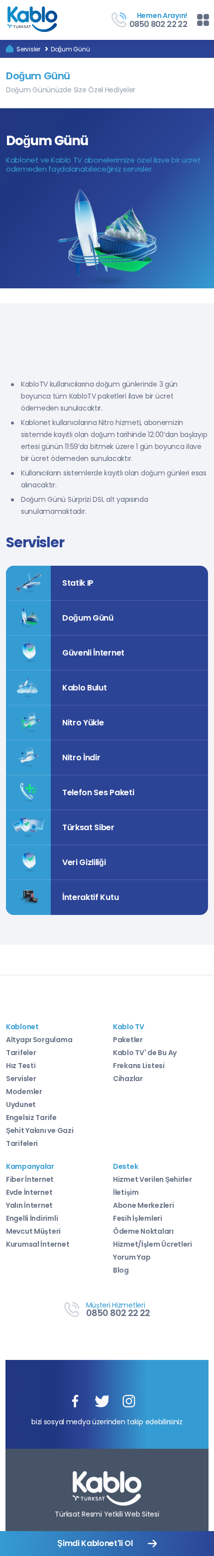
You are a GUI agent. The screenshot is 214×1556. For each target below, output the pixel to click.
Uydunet (21, 1105)
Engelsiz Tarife (31, 1117)
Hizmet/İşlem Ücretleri (152, 1244)
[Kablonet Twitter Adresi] (102, 1402)
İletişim (126, 1192)
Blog (121, 1270)
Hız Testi (20, 1066)
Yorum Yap (131, 1257)
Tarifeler (21, 1053)
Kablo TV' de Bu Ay (145, 1053)
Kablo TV (128, 1027)
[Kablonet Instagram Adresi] (129, 1402)
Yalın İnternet (29, 1205)
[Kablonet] (9, 49)
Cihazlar (128, 1079)
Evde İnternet (29, 1192)
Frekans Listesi (139, 1066)
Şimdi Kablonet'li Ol (95, 1543)
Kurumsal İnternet (37, 1244)
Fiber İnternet (30, 1179)
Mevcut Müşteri (33, 1231)
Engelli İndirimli (32, 1218)
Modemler (24, 1092)
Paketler (128, 1040)
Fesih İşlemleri (137, 1218)
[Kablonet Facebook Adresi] (75, 1402)
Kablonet (22, 1027)
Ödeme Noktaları (143, 1231)
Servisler (28, 49)
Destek (125, 1166)
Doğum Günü (70, 49)
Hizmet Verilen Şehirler (152, 1179)
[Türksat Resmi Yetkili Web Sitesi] (107, 1489)
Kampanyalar (30, 1166)
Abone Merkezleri (143, 1205)
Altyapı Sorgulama (39, 1040)
